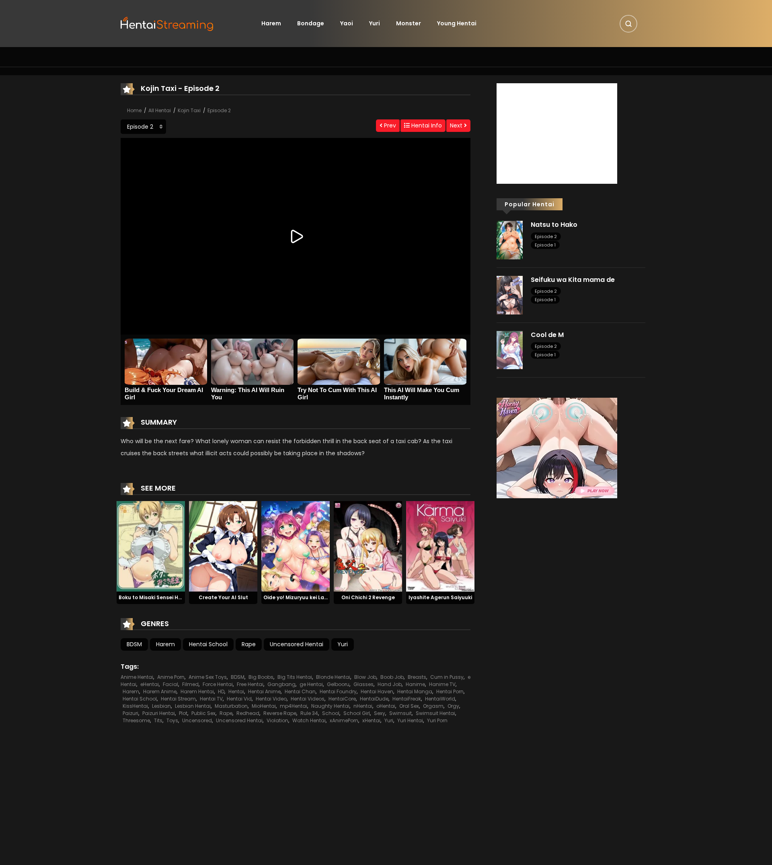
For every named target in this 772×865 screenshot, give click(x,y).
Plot (183, 713)
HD (221, 691)
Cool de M (547, 334)
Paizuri (130, 713)
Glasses (363, 684)
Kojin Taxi (189, 110)
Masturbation (231, 706)
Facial (170, 684)
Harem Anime (160, 691)
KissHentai (135, 706)
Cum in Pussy (447, 677)
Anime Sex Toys (208, 677)
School (330, 713)
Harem (271, 23)
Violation (277, 720)
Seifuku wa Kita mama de (573, 279)
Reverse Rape (279, 713)
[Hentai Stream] (167, 23)
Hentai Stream (178, 698)
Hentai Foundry (338, 691)
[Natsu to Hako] (510, 240)
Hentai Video (271, 698)
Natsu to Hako (554, 224)
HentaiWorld (440, 698)
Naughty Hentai (330, 706)
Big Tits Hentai (294, 677)
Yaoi (346, 23)
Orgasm (433, 706)
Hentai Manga (414, 691)
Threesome (136, 720)
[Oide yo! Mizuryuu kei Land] (295, 546)
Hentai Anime (264, 691)
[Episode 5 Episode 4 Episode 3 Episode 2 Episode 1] (143, 126)
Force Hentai (218, 684)
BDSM (134, 644)
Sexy (379, 713)
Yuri (374, 23)
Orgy (453, 706)
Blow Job (365, 677)
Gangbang (281, 684)
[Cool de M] (510, 349)
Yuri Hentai (410, 720)
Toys (172, 720)
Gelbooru (338, 684)
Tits (158, 720)
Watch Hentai (309, 720)
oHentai (385, 706)
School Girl (356, 713)
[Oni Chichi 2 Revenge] (368, 546)
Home (134, 110)
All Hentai (159, 110)
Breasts (417, 677)
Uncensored (197, 720)
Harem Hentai (197, 691)
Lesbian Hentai (193, 706)
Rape (249, 644)
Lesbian (161, 706)
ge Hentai (311, 684)
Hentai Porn (450, 691)
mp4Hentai (293, 706)
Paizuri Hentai (158, 713)
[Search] (628, 24)
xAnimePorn (344, 720)
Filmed (190, 684)
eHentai (149, 684)
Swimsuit (400, 713)
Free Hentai (250, 684)
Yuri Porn (437, 720)
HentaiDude (374, 698)
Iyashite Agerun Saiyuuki (440, 597)
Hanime (415, 684)
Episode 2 (219, 110)
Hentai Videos (307, 698)
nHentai (362, 706)
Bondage (310, 23)
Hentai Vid (239, 698)
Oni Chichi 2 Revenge (368, 597)
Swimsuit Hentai (435, 713)
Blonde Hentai (333, 677)
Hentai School (208, 644)
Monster (408, 23)
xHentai (371, 720)
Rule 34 (309, 713)
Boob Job (392, 677)
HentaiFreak (406, 698)
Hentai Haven (377, 691)
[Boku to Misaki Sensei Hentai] (151, 546)
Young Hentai (456, 23)
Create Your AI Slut (223, 597)
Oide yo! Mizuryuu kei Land (297, 597)
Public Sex (203, 713)
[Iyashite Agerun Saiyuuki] (440, 546)
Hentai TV (211, 698)
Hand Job (390, 684)
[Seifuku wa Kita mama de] (510, 295)
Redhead (247, 713)
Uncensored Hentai (296, 644)
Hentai (236, 691)
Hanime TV (442, 684)
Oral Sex (409, 706)
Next (457, 125)
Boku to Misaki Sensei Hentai (155, 597)
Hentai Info (426, 125)
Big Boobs (260, 677)
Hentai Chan (300, 691)
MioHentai (264, 706)
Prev (389, 125)
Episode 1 (545, 245)
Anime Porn (171, 677)
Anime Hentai (137, 677)
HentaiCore (342, 698)
